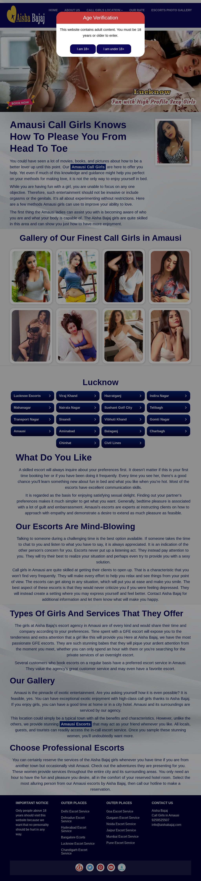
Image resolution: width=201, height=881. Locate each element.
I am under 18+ (113, 49)
